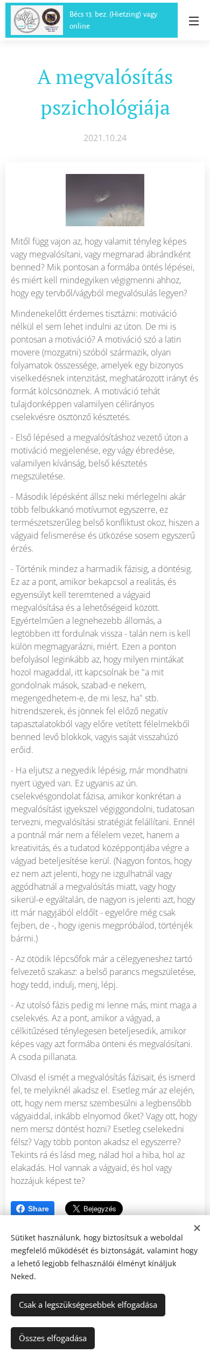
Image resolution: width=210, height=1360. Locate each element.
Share (38, 1208)
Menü (194, 20)
